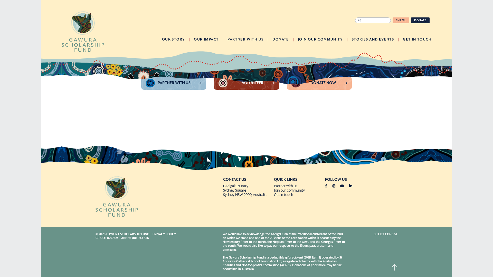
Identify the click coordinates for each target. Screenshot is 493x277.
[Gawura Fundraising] (157, 196)
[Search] (359, 20)
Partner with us (174, 83)
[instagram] (335, 186)
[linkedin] (350, 186)
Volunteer (252, 83)
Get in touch (283, 195)
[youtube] (344, 186)
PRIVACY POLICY (164, 234)
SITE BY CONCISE (385, 234)
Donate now (323, 83)
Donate (420, 20)
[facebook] (328, 186)
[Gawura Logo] (83, 31)
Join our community (289, 190)
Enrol (401, 20)
